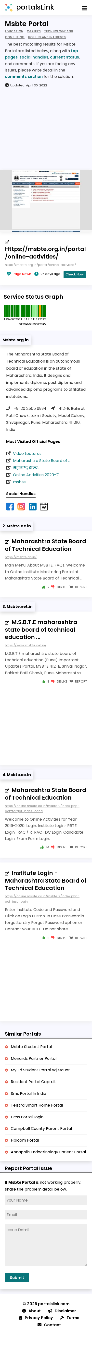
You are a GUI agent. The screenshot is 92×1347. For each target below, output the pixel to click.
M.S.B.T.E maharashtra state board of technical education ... (41, 629)
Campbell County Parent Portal (41, 1128)
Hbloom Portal (25, 1140)
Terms (72, 1318)
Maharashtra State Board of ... (41, 460)
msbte (19, 482)
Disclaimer (65, 1311)
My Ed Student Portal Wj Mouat (40, 1070)
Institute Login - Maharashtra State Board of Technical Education (46, 880)
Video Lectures (27, 453)
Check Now (75, 274)
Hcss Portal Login (27, 1117)
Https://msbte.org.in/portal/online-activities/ (45, 252)
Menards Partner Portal (33, 1058)
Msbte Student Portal (31, 1047)
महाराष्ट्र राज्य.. (26, 468)
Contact (52, 1325)
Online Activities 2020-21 (36, 475)
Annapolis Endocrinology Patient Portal (48, 1152)
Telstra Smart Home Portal (37, 1105)
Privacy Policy (39, 1318)
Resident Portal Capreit (33, 1082)
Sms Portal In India (28, 1093)
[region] (46, 128)
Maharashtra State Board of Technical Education (45, 545)
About (34, 1311)
